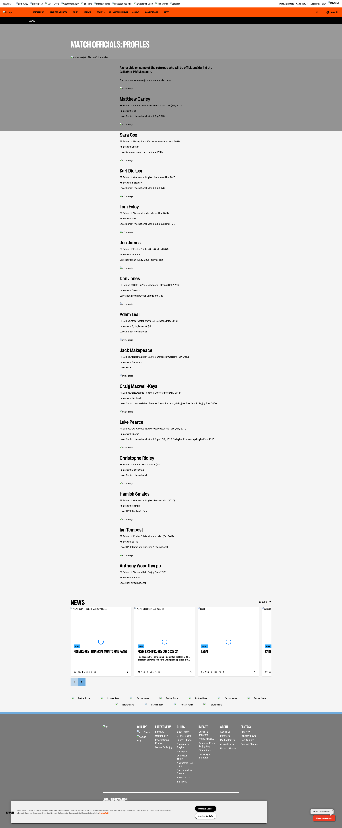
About (33, 20)
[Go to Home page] (14, 12)
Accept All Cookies (206, 808)
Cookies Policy (104, 813)
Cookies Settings (205, 816)
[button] (10, 813)
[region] (139, 812)
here (168, 80)
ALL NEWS (263, 601)
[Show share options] (127, 672)
